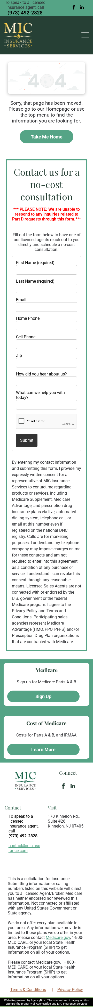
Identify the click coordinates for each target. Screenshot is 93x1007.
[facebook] (74, 8)
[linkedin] (82, 8)
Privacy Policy (70, 989)
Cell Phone (25, 336)
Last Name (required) (35, 281)
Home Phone (28, 318)
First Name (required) (35, 262)
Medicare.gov (58, 937)
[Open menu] (85, 35)
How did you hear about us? (41, 374)
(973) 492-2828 (25, 13)
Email (21, 299)
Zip (19, 355)
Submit (26, 440)
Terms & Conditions (28, 989)
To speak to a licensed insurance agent (23, 821)
